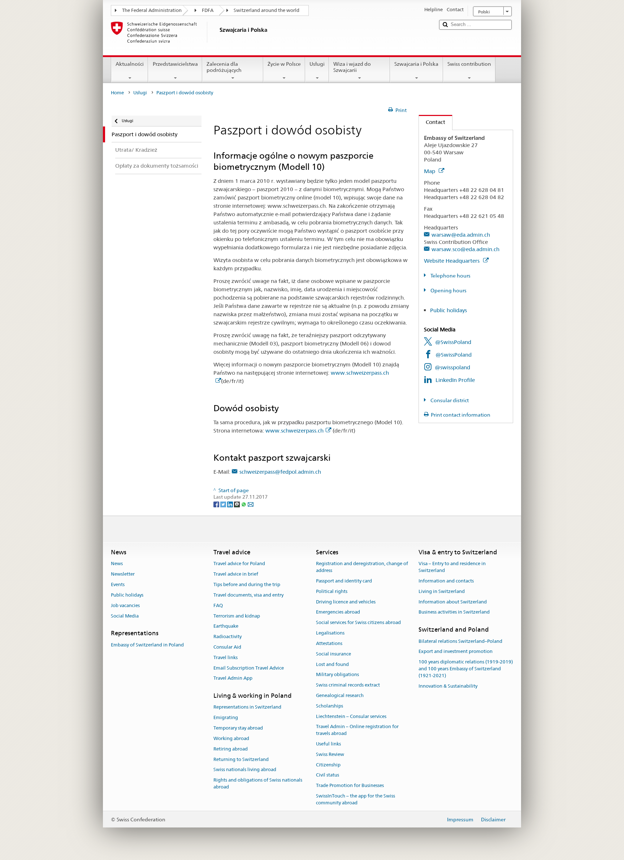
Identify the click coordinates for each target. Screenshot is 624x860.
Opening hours (448, 290)
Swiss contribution (469, 64)
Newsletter (123, 574)
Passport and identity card (344, 581)
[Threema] (237, 504)
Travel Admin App (232, 678)
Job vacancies (125, 605)
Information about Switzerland (453, 602)
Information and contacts (446, 581)
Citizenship (328, 764)
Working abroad (231, 738)
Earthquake (225, 626)
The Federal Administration (152, 10)
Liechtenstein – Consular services (351, 716)
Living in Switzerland (442, 591)
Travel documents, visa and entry (248, 595)
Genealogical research (340, 695)
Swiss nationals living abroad (244, 770)
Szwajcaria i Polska (416, 64)
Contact (432, 122)
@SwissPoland (453, 342)
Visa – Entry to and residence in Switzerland (452, 567)
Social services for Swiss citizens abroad (358, 622)
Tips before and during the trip (246, 584)
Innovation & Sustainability (448, 686)
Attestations (329, 643)
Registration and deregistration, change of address (362, 567)
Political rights (331, 591)
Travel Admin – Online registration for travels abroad (357, 730)
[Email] (251, 504)
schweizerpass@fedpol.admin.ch (280, 471)
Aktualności (130, 64)
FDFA (207, 10)
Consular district (449, 400)
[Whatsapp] (244, 504)
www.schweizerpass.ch (294, 430)
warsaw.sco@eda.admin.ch (465, 249)
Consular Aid (227, 647)
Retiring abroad (230, 749)
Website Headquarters (452, 260)
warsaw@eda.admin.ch (461, 234)
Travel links (225, 657)
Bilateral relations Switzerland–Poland (460, 641)
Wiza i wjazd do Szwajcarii (352, 67)
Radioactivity (227, 636)
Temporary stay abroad (238, 728)
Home (117, 92)
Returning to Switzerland (241, 759)
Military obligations (337, 675)
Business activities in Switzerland (454, 612)
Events (118, 584)
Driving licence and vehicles (346, 602)
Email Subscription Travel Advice (248, 668)
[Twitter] (223, 504)
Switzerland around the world (266, 10)
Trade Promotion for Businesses (350, 785)
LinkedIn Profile (455, 380)
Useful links (328, 744)
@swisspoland (452, 367)
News (117, 564)
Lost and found (332, 664)
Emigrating (225, 718)
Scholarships (329, 706)
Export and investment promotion (456, 651)
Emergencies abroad (338, 612)
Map (430, 171)
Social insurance (333, 654)
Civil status (327, 775)
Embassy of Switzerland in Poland (147, 645)
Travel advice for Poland (239, 564)
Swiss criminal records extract (348, 685)
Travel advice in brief (235, 574)
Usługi (317, 64)
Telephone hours (450, 276)
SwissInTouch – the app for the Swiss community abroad (355, 799)
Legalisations (330, 633)
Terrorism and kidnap (236, 616)
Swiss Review (330, 754)
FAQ (218, 605)
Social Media (125, 616)
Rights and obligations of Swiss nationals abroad (257, 783)
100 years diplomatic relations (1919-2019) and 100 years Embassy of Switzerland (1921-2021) (466, 668)
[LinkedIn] (230, 504)
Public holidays (448, 310)
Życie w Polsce (284, 64)
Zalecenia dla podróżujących (224, 67)
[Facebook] (216, 504)
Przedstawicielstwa (175, 64)
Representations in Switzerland (247, 707)
